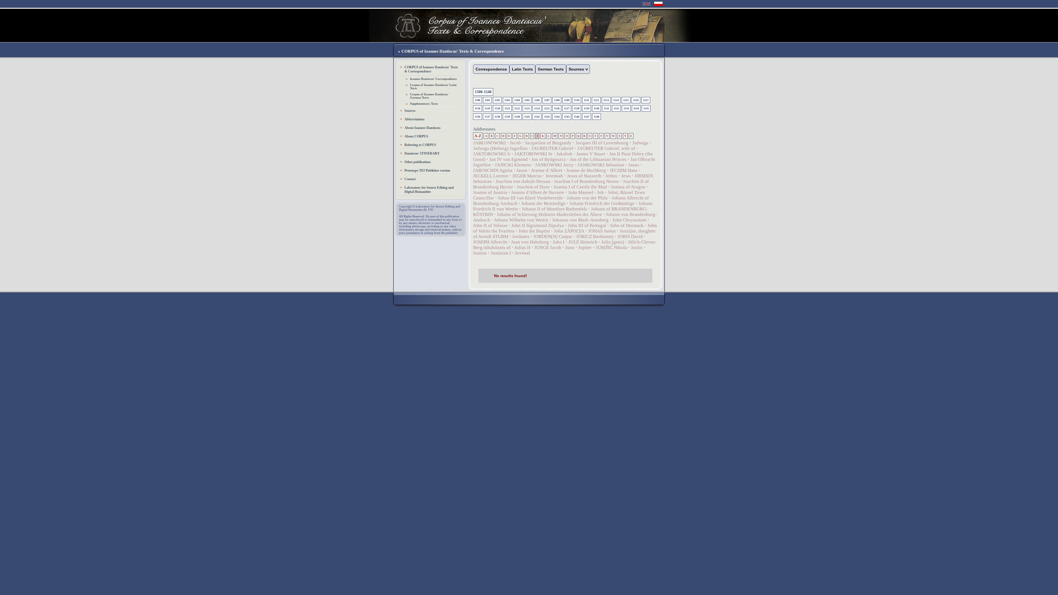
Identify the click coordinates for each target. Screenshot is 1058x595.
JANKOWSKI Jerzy (554, 164)
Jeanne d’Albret (546, 170)
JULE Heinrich (582, 242)
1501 (487, 100)
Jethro (611, 175)
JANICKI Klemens (513, 164)
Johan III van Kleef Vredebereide (530, 198)
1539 (507, 116)
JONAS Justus (602, 231)
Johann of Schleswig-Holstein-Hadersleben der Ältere (549, 214)
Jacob (515, 142)
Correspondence (491, 69)
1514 (616, 100)
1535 (646, 108)
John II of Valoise (490, 225)
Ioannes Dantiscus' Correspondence (433, 78)
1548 (596, 116)
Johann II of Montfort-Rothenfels (554, 209)
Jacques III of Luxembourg (602, 142)
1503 (507, 100)
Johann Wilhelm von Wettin (521, 220)
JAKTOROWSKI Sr (533, 153)
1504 (517, 100)
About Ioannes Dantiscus (422, 128)
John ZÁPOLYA (569, 231)
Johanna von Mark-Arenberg (580, 220)
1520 (497, 108)
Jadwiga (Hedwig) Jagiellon (500, 148)
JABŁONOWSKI (489, 142)
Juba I (559, 242)
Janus (633, 164)
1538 (497, 116)
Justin (637, 247)
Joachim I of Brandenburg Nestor (586, 181)
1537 (487, 116)
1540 (517, 116)
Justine (480, 253)
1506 (537, 100)
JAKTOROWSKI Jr (492, 153)
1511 (586, 100)
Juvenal (522, 253)
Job (600, 192)
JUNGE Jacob (547, 247)
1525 (547, 108)
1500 (477, 100)
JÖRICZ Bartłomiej (595, 236)
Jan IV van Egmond (508, 159)
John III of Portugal (587, 225)
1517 (646, 100)
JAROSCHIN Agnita (492, 170)
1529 (586, 108)
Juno (569, 247)
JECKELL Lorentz (490, 175)
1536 (477, 116)
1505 (527, 100)
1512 (596, 100)
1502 (497, 100)
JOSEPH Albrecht (490, 242)
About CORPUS (416, 136)
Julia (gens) (612, 242)
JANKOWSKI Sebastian (600, 164)
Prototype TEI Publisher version (427, 170)
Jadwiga (640, 142)
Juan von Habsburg (530, 242)
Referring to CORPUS (420, 145)
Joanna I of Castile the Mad (580, 187)
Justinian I (501, 253)
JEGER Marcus (527, 175)
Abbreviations (414, 119)
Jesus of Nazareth (584, 175)
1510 (576, 100)
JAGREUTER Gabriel (552, 148)
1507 (547, 100)
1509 (567, 100)
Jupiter (585, 247)
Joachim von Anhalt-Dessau (523, 181)
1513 (606, 100)
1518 (477, 108)
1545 (567, 116)
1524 (537, 108)
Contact (410, 179)
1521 (507, 108)
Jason (521, 170)
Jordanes (521, 236)
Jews (626, 175)
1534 (636, 108)
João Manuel (580, 192)
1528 (576, 108)
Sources (409, 111)
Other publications (417, 162)
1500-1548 (483, 92)
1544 (557, 116)
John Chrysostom (629, 220)
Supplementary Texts (424, 103)
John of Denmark (627, 225)
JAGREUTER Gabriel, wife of (606, 148)
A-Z (477, 136)
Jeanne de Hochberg (586, 170)
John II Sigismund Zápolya (537, 225)
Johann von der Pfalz (587, 198)
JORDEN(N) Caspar (552, 236)
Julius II (522, 247)
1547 (586, 116)
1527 (567, 108)
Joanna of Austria (490, 192)
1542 (537, 116)
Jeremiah (554, 175)
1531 (606, 108)
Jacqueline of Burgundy (548, 142)
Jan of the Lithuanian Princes (598, 159)
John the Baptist (534, 231)
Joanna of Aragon (628, 187)
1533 (626, 108)
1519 (487, 108)
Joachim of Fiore (533, 187)
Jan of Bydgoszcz (548, 159)
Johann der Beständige (543, 203)
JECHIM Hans (624, 170)
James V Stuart (590, 153)
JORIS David (630, 236)
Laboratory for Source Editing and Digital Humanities (429, 190)
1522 (517, 108)
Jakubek (564, 153)
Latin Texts (522, 69)
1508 (557, 100)
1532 (616, 108)
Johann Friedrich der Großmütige (602, 203)
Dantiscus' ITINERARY (422, 153)
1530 (596, 108)
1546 (576, 116)
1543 (547, 116)
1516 (636, 100)
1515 (626, 100)
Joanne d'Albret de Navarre (537, 192)
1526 (557, 108)
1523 (527, 108)
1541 (527, 116)
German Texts (551, 69)
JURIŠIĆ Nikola (611, 247)
